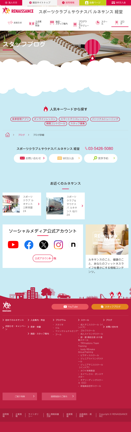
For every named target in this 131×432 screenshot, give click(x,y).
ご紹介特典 (20, 396)
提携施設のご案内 (59, 396)
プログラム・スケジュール (84, 24)
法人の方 (12, 3)
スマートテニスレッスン (74, 119)
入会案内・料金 (38, 23)
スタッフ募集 (77, 123)
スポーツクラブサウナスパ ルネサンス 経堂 (81, 11)
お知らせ (18, 23)
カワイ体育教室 (88, 371)
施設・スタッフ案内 (62, 23)
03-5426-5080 (100, 148)
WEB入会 (121, 3)
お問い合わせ (33, 158)
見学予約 (103, 158)
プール (58, 334)
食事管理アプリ (20, 119)
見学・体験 (36, 327)
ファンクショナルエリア (66, 331)
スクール (104, 23)
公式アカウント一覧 (44, 258)
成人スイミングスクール (92, 334)
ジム (57, 328)
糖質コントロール (55, 123)
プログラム (61, 320)
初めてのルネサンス (14, 320)
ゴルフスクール (88, 331)
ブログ (122, 23)
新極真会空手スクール (91, 386)
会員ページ (94, 3)
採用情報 (70, 3)
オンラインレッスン (44, 119)
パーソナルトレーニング (105, 119)
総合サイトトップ (41, 3)
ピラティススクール (90, 355)
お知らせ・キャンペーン (15, 327)
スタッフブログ (112, 307)
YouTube (73, 307)
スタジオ (59, 325)
